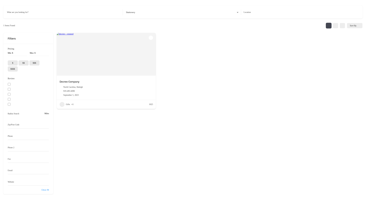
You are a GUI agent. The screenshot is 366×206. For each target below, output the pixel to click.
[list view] (335, 25)
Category (129, 12)
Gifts (68, 104)
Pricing (11, 48)
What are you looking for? (17, 12)
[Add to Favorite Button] (151, 38)
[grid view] (329, 25)
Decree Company (69, 81)
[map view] (342, 25)
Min (9, 53)
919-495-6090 (69, 91)
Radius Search (13, 114)
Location (247, 12)
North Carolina (69, 87)
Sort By (353, 25)
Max (32, 53)
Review (11, 78)
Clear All (45, 190)
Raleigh (80, 87)
